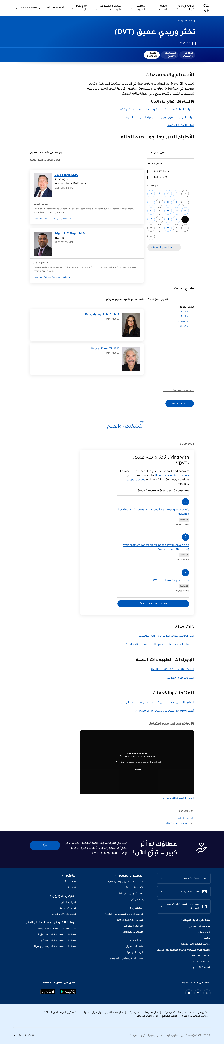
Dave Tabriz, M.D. (66, 175)
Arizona (184, 311)
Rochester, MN (160, 177)
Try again (137, 770)
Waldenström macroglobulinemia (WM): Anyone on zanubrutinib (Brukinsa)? (156, 547)
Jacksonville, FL (161, 171)
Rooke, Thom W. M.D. (104, 348)
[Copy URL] (117, 762)
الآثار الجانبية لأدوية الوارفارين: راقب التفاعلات (166, 636)
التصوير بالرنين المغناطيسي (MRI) (172, 669)
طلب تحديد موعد (179, 403)
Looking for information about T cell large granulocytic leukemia (153, 512)
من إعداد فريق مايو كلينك (178, 390)
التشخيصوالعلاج (170, 54)
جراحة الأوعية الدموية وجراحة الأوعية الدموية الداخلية (160, 117)
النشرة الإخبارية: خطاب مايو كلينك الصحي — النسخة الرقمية (157, 702)
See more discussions (153, 603)
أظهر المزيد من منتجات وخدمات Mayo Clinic (166, 711)
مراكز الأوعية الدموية (180, 125)
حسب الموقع (154, 164)
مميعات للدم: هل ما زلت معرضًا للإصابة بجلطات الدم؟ (160, 644)
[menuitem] (187, 55)
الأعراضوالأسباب (187, 54)
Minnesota (183, 321)
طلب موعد (185, 43)
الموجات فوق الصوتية (180, 678)
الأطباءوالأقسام (152, 54)
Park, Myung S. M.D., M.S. (101, 314)
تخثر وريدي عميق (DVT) (155, 33)
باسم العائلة (154, 186)
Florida (184, 316)
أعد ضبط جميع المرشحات (164, 247)
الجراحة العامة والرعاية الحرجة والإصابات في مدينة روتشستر (154, 110)
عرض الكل (183, 326)
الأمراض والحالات (183, 21)
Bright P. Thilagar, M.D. (70, 233)
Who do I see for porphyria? (171, 580)
